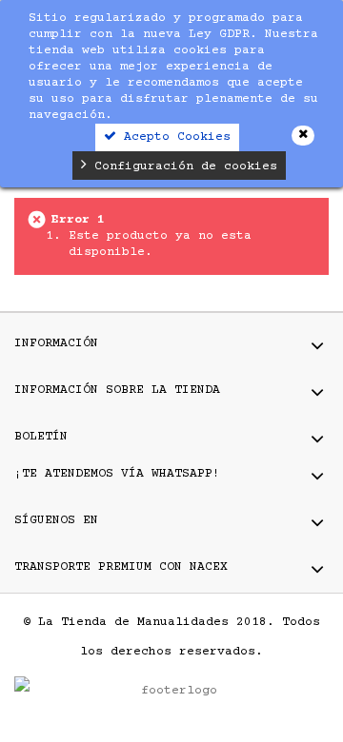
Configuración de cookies (182, 166)
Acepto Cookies (173, 137)
